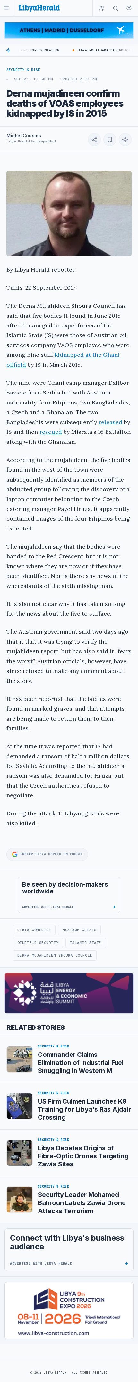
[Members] (101, 8)
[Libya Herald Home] (39, 8)
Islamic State (85, 942)
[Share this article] (94, 139)
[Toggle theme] (129, 8)
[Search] (115, 8)
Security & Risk (23, 69)
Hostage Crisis (80, 930)
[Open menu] (6, 8)
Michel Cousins (23, 135)
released (111, 422)
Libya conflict (34, 930)
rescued (50, 431)
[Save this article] (109, 139)
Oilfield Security (37, 942)
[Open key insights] (125, 139)
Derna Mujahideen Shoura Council (54, 955)
